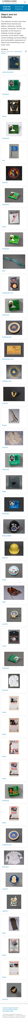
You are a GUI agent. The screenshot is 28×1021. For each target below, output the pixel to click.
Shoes (4, 602)
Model (4, 491)
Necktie (4, 425)
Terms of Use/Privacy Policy (10, 1009)
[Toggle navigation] (25, 2)
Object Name (18, 51)
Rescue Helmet (6, 535)
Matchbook (5, 94)
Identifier (3, 53)
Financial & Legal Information (10, 1007)
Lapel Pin (5, 182)
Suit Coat (5, 447)
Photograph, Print (7, 293)
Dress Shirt (5, 866)
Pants (4, 933)
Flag (3, 160)
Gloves (4, 116)
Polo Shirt (5, 690)
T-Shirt (4, 646)
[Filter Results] (26, 51)
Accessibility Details (7, 1011)
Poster (4, 226)
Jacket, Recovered (7, 72)
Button (4, 579)
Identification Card (8, 359)
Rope (3, 270)
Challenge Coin (6, 337)
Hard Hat (5, 557)
